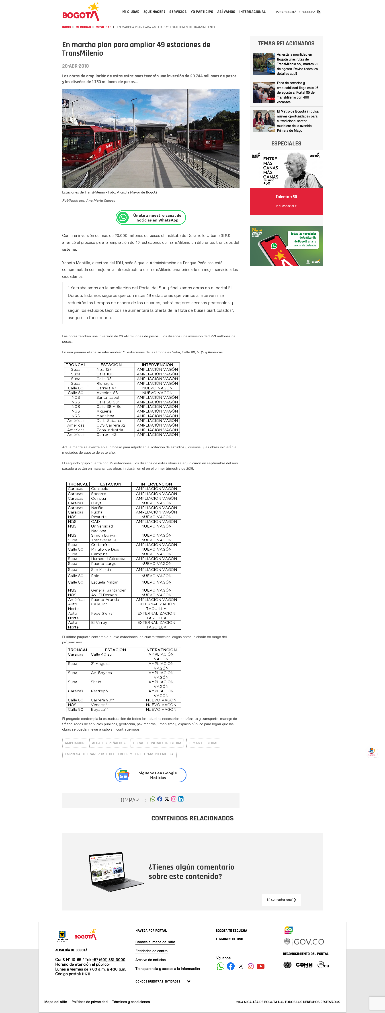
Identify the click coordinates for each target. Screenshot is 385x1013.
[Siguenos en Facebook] (221, 966)
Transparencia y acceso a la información (167, 968)
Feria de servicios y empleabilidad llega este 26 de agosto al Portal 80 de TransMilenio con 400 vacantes (297, 92)
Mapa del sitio (55, 1001)
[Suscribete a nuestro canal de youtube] (261, 966)
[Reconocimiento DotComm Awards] (304, 964)
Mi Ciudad (83, 27)
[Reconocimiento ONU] (287, 964)
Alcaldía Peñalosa (109, 742)
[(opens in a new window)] (173, 800)
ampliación (74, 742)
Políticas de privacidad (90, 1001)
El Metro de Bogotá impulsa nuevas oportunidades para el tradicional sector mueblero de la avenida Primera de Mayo (298, 120)
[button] (152, 800)
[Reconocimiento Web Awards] (323, 964)
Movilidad (103, 27)
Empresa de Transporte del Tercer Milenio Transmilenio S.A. (119, 754)
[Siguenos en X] (241, 966)
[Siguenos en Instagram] (251, 966)
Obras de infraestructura (157, 742)
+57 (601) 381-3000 (108, 959)
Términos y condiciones (131, 1001)
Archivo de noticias (150, 959)
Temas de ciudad (204, 742)
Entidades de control (151, 951)
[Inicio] (81, 11)
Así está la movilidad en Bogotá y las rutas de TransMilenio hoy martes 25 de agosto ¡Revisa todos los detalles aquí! (297, 63)
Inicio (66, 27)
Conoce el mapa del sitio (155, 942)
